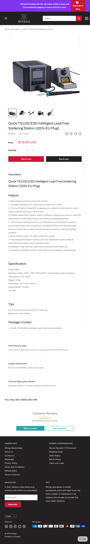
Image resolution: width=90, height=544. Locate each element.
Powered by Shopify (12, 537)
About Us (9, 452)
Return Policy (55, 459)
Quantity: (12, 150)
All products (16, 29)
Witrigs (11, 134)
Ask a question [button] (59, 428)
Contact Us (10, 455)
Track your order (56, 463)
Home (7, 29)
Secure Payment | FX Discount (62, 448)
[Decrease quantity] (20, 150)
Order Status (54, 455)
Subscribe (12, 504)
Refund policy (11, 471)
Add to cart (26, 159)
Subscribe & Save (78, 7)
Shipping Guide (56, 452)
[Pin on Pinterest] (71, 133)
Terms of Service (12, 474)
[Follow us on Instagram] (15, 526)
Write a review (30, 428)
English (8, 516)
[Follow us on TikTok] (24, 526)
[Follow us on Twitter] (10, 526)
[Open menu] (6, 18)
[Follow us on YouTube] (19, 526)
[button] (86, 18)
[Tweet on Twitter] (75, 133)
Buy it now (64, 159)
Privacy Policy (11, 463)
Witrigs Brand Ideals (13, 448)
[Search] (79, 18)
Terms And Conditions (14, 467)
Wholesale (9, 459)
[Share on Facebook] (66, 133)
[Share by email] (80, 133)
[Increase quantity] (33, 150)
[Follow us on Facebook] (6, 526)
